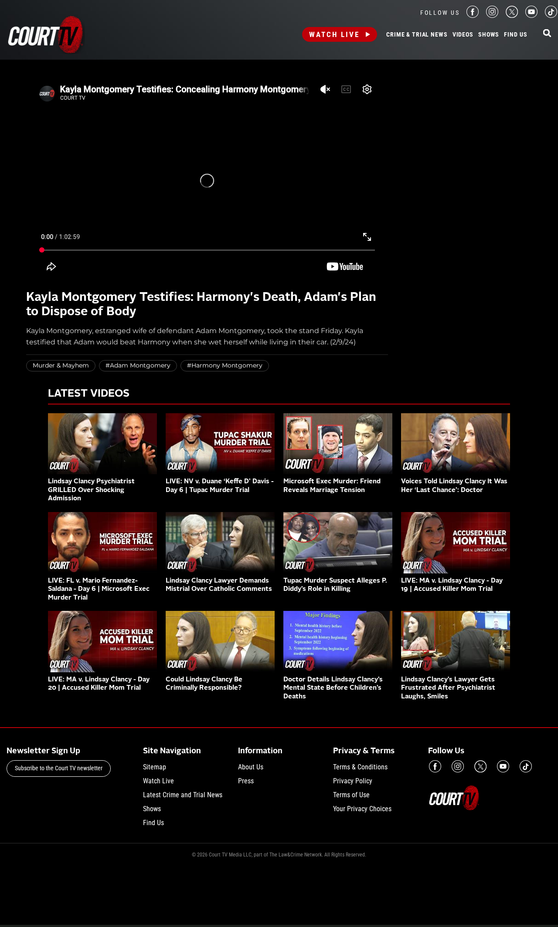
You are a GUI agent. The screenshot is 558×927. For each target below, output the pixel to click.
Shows (488, 35)
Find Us (515, 35)
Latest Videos (88, 394)
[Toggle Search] (547, 33)
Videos (463, 35)
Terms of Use (351, 795)
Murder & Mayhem (61, 365)
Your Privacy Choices (362, 809)
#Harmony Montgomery (224, 365)
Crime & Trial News (416, 35)
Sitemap (154, 767)
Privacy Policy (352, 781)
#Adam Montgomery (137, 365)
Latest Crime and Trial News (182, 795)
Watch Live (334, 34)
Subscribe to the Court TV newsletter (58, 768)
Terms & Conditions (360, 767)
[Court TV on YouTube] (531, 15)
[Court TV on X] (512, 15)
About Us (250, 767)
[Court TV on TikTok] (551, 15)
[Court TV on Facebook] (472, 15)
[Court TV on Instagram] (492, 15)
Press (246, 781)
